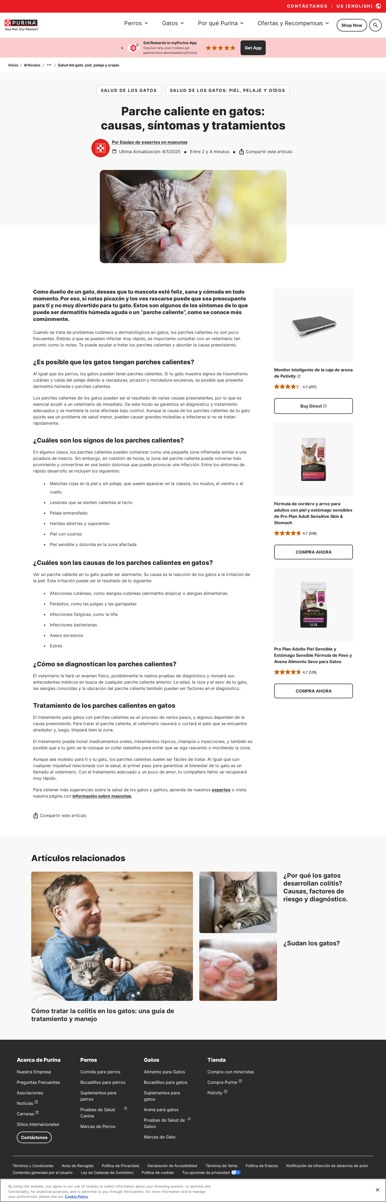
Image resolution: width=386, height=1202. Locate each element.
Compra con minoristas (230, 1071)
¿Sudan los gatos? (311, 943)
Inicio (13, 65)
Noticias (25, 1103)
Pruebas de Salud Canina (97, 1112)
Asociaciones (30, 1092)
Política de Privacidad (120, 1165)
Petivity (214, 1092)
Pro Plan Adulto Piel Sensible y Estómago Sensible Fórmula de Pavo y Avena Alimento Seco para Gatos (313, 655)
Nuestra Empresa (34, 1071)
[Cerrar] (122, 48)
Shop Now (351, 25)
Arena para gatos (161, 1109)
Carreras (25, 1113)
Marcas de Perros (97, 1126)
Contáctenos (34, 1137)
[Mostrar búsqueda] (375, 25)
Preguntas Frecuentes (38, 1082)
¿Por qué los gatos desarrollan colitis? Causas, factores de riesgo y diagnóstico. (315, 887)
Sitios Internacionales (38, 1124)
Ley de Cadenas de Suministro (107, 1172)
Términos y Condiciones (33, 1165)
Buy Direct (311, 406)
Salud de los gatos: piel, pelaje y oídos (227, 90)
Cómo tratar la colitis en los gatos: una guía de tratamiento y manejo (102, 1015)
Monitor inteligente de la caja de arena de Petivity (313, 373)
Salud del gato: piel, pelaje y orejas (88, 65)
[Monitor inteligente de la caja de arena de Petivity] (313, 325)
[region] (193, 1190)
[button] (313, 552)
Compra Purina (222, 1082)
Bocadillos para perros (102, 1082)
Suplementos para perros (98, 1096)
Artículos (32, 65)
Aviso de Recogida (77, 1165)
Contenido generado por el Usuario (42, 1172)
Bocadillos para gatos (165, 1082)
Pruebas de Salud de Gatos (164, 1123)
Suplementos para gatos (162, 1096)
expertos (221, 789)
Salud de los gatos (129, 90)
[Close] (377, 1190)
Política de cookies (158, 1172)
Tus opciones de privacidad (206, 1172)
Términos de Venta (221, 1165)
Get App (253, 47)
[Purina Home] (21, 25)
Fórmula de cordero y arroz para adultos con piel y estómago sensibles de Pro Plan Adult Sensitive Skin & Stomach (313, 513)
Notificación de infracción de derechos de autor (327, 1165)
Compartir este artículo (269, 151)
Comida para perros (100, 1071)
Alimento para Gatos (164, 1071)
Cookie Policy (76, 1196)
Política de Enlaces (262, 1165)
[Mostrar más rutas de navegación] (49, 65)
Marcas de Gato (160, 1136)
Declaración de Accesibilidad (172, 1165)
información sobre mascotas (101, 796)
